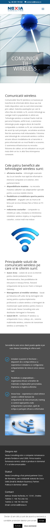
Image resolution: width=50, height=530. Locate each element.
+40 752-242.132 (21, 499)
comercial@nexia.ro (18, 505)
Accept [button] (41, 520)
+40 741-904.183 (21, 502)
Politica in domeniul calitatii (16, 484)
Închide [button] (18, 526)
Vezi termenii (30, 525)
